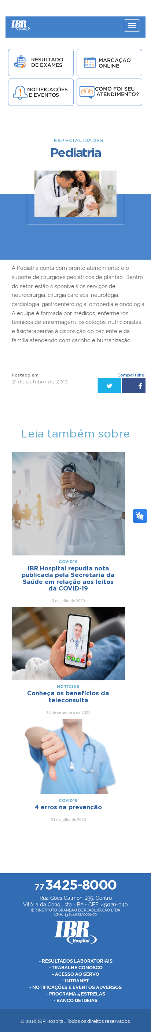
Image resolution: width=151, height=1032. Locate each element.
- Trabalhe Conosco (76, 967)
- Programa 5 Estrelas (75, 994)
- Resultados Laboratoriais (76, 961)
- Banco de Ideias (75, 1000)
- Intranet (75, 980)
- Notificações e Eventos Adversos (75, 987)
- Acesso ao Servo (75, 974)
